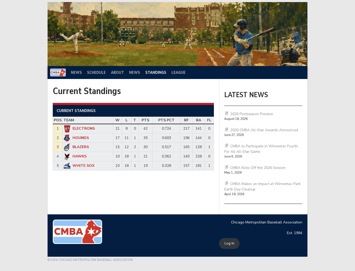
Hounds (81, 137)
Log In (229, 243)
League (179, 72)
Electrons (84, 128)
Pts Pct (166, 120)
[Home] (58, 72)
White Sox (83, 165)
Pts (145, 120)
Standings (155, 72)
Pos (58, 120)
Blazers (81, 146)
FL (209, 120)
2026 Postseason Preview (251, 113)
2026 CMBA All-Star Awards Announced (264, 130)
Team (68, 120)
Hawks (80, 156)
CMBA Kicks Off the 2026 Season (258, 167)
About (117, 72)
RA (198, 120)
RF (186, 120)
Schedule (96, 72)
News (76, 72)
